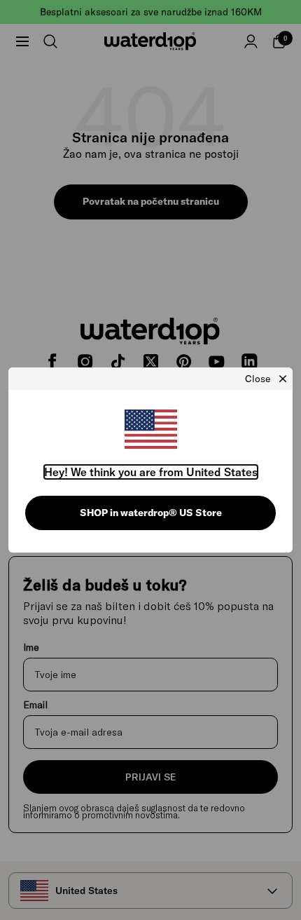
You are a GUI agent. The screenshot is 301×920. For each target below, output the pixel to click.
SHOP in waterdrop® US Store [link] (151, 512)
